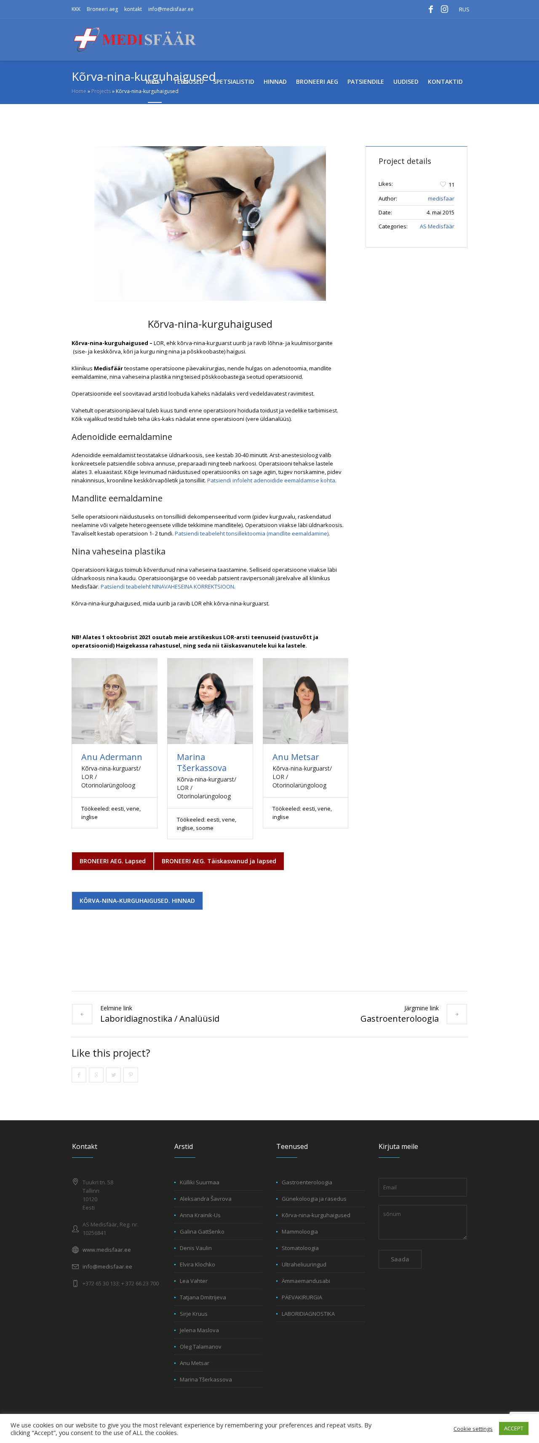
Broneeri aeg (102, 9)
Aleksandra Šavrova (206, 1198)
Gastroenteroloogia (399, 1018)
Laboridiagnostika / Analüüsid (159, 1018)
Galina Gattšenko (202, 1231)
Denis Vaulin (196, 1248)
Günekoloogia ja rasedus (314, 1198)
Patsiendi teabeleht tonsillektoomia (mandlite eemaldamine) (251, 533)
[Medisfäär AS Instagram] (444, 9)
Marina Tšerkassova (202, 762)
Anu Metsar (295, 757)
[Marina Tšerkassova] (210, 701)
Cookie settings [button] (473, 1428)
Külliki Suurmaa (199, 1182)
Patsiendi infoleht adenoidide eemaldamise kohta (271, 480)
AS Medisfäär (437, 226)
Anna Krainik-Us (200, 1215)
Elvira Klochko (197, 1264)
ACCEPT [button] (513, 1428)
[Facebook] (431, 9)
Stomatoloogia (300, 1248)
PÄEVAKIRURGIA (302, 1297)
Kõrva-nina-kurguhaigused (316, 1215)
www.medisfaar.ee (107, 1249)
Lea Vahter (194, 1281)
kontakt (133, 9)
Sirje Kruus (194, 1313)
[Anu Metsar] (306, 701)
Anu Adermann (111, 757)
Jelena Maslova (199, 1330)
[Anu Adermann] (114, 701)
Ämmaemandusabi (306, 1281)
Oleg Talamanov (200, 1346)
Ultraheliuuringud (304, 1264)
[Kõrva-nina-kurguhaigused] (210, 223)
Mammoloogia (300, 1231)
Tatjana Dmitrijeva (203, 1297)
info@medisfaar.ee (171, 9)
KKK (76, 9)
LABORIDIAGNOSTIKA (308, 1313)
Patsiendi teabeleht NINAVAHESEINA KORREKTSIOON (167, 586)
